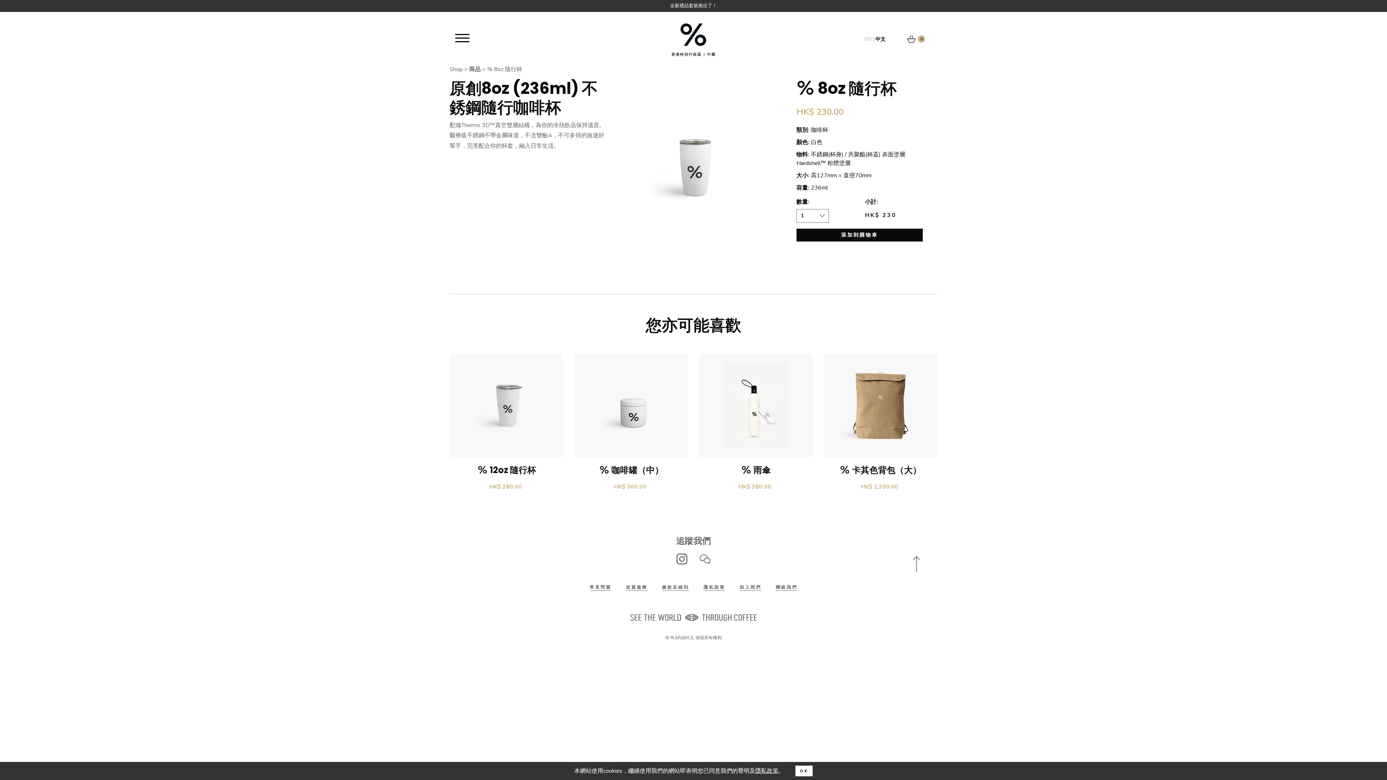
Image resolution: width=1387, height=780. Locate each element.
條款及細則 (675, 587)
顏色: (802, 142)
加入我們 (750, 587)
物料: (802, 155)
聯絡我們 (787, 587)
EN (868, 39)
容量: (802, 188)
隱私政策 (714, 587)
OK (804, 771)
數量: (802, 202)
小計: (871, 202)
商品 (475, 69)
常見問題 (601, 587)
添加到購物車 (859, 234)
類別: (802, 130)
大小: (802, 175)
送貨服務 (637, 587)
